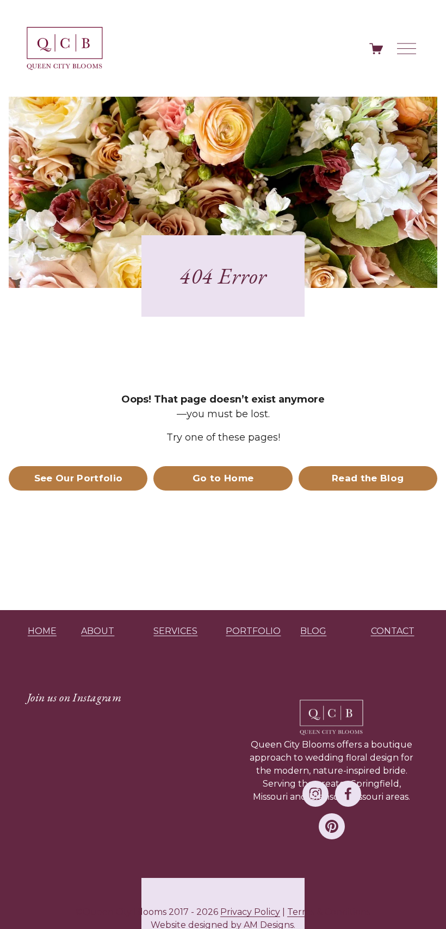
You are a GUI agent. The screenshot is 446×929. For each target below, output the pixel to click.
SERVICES (175, 631)
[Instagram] (315, 794)
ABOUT (97, 631)
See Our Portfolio (78, 478)
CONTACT (392, 631)
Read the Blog (368, 478)
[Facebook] (348, 794)
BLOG (313, 631)
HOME (42, 631)
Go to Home (223, 478)
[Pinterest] (332, 826)
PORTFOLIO (253, 631)
